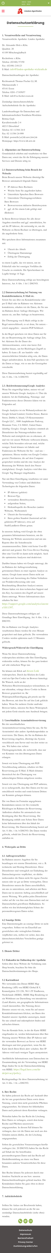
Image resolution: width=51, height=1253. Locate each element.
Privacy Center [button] (25, 1242)
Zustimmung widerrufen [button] (25, 1246)
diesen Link (33, 671)
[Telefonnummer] (20, 1221)
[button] (25, 3)
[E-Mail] (25, 1221)
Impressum (25, 1234)
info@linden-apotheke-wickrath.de (28, 69)
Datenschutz (25, 1230)
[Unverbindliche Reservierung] (31, 1221)
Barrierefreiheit (25, 1238)
